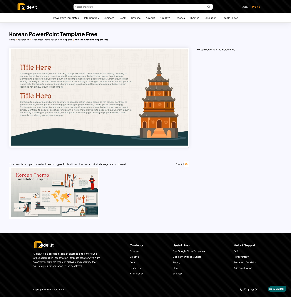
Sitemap (177, 273)
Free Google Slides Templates (189, 251)
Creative (165, 17)
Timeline (136, 17)
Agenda (150, 17)
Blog (175, 267)
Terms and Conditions (246, 262)
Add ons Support (243, 267)
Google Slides (230, 17)
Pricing (256, 6)
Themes (194, 17)
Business (109, 17)
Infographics (91, 17)
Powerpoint (23, 39)
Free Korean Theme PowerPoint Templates (52, 39)
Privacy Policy (241, 256)
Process (180, 17)
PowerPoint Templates (66, 17)
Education (210, 17)
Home (12, 39)
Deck (122, 17)
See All (180, 164)
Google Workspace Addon (187, 256)
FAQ (236, 251)
